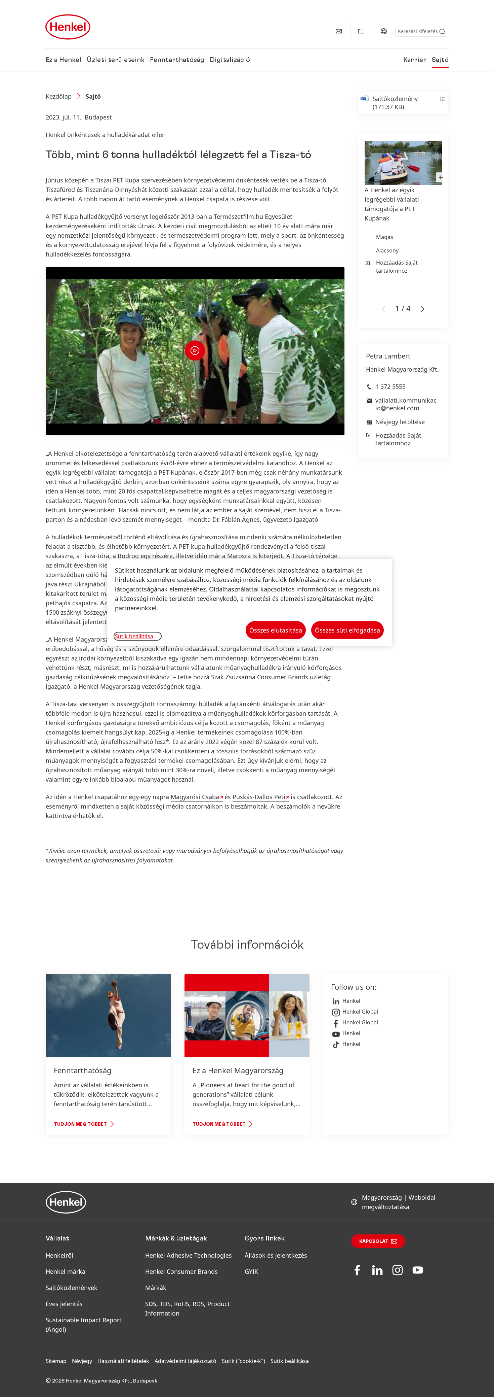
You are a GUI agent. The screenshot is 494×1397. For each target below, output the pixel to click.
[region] (249, 602)
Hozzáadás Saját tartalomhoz (397, 266)
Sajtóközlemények (71, 1288)
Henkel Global (360, 1011)
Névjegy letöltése (400, 422)
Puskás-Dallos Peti (259, 797)
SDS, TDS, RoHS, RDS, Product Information (187, 1308)
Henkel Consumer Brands (181, 1271)
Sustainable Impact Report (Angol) (84, 1324)
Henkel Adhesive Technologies (188, 1255)
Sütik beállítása (290, 1361)
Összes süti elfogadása (347, 630)
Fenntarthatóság (177, 60)
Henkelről (59, 1255)
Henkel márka (65, 1271)
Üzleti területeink (116, 60)
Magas (384, 237)
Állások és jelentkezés (276, 1255)
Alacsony (387, 250)
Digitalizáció (230, 60)
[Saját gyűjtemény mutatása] (361, 31)
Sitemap (56, 1361)
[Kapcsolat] (339, 31)
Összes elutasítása (275, 630)
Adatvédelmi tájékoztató (185, 1361)
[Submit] (442, 31)
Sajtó (440, 60)
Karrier (414, 60)
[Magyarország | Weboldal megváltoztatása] (384, 31)
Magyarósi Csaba (195, 797)
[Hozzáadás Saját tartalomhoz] (442, 103)
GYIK (251, 1271)
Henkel (351, 1000)
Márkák (155, 1288)
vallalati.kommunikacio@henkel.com (406, 404)
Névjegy (82, 1361)
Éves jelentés (64, 1304)
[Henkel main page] (67, 26)
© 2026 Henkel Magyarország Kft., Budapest (101, 1381)
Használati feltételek (123, 1361)
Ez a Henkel (63, 60)
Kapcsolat (373, 1241)
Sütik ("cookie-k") (243, 1361)
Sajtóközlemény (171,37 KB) (395, 103)
